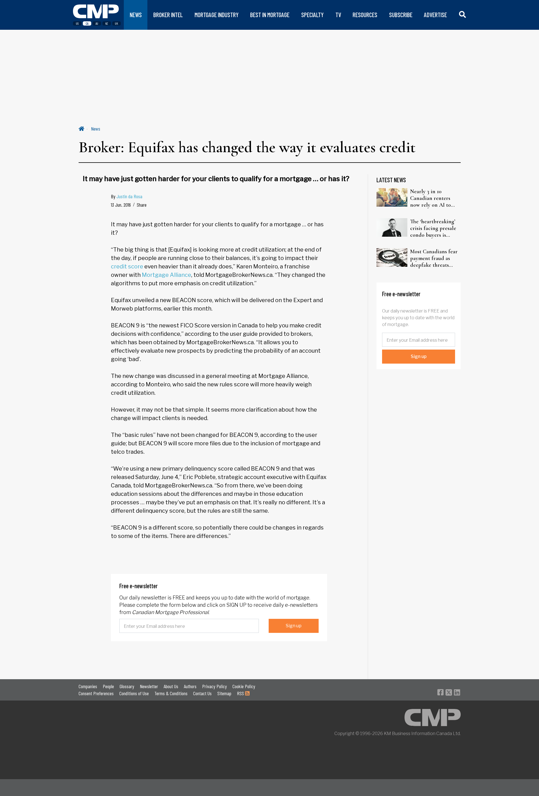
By (126, 196)
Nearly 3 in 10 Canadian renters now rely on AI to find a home (430, 198)
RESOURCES (365, 14)
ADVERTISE (435, 14)
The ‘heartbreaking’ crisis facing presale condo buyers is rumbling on (433, 228)
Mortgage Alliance (166, 275)
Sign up (294, 625)
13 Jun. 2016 (121, 205)
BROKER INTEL (168, 14)
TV (338, 14)
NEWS (136, 14)
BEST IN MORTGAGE (269, 14)
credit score (127, 266)
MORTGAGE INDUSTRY (217, 14)
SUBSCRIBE (400, 14)
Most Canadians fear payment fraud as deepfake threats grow (434, 258)
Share (142, 205)
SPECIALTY (312, 14)
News (95, 129)
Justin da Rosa (129, 196)
